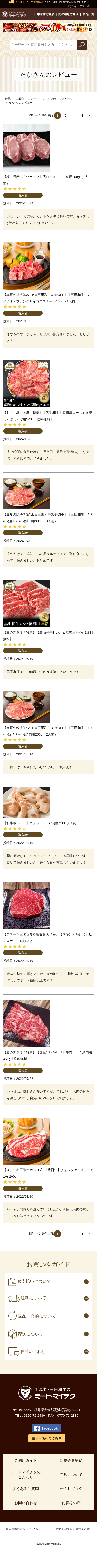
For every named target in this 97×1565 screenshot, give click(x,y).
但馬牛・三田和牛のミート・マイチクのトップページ (39, 98)
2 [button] (66, 115)
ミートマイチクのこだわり (26, 1474)
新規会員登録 (71, 1460)
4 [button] (82, 115)
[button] (90, 115)
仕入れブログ (71, 1489)
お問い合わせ (25, 1503)
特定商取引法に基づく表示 (73, 1529)
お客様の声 (71, 1503)
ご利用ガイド (25, 1460)
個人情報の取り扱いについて (24, 1529)
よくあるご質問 (25, 1489)
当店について (71, 1475)
